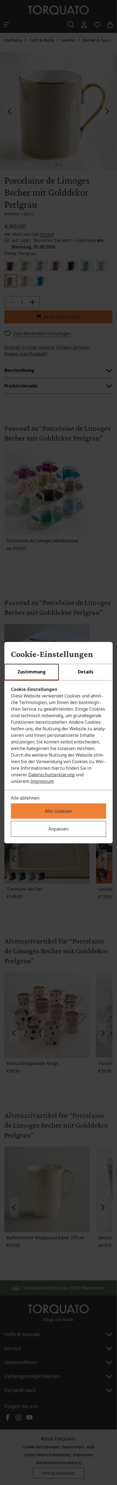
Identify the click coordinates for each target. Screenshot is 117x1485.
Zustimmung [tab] (31, 672)
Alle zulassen (58, 811)
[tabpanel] (58, 735)
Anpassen (58, 829)
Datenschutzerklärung (51, 775)
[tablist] (58, 672)
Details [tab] (85, 672)
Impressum (42, 781)
